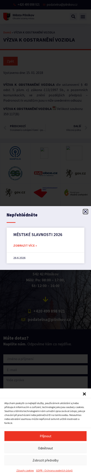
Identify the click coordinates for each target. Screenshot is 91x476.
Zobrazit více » (25, 245)
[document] (45, 238)
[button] (84, 394)
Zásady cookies (25, 470)
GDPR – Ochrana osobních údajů (54, 470)
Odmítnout (45, 448)
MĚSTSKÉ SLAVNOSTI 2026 (37, 234)
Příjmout (45, 436)
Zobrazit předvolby (45, 460)
